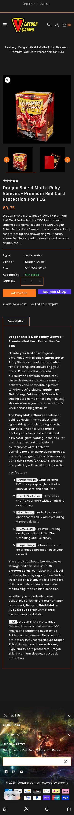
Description (16, 321)
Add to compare (47, 304)
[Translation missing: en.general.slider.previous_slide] (6, 160)
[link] (5, 810)
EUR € (44, 3)
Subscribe (67, 761)
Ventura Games (28, 783)
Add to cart (19, 293)
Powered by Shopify (54, 783)
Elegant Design (26, 545)
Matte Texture (25, 512)
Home (9, 47)
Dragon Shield (35, 262)
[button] (50, 24)
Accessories (33, 255)
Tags (13, 621)
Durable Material (27, 479)
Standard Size (25, 528)
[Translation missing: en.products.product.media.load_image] (20, 160)
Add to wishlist (17, 304)
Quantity (9, 281)
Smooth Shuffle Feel (29, 496)
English (27, 3)
